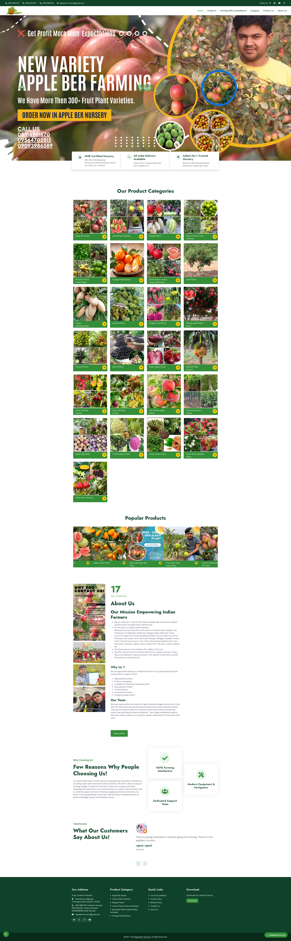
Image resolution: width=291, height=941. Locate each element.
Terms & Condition (158, 895)
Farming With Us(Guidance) (233, 10)
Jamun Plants (118, 367)
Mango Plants (155, 236)
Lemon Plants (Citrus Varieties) (195, 237)
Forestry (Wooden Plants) (193, 411)
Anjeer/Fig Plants (82, 454)
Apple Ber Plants (82, 236)
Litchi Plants (191, 279)
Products (211, 10)
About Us (282, 10)
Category (254, 10)
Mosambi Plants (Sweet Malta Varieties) (82, 282)
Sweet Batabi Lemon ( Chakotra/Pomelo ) (158, 280)
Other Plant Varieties (84, 497)
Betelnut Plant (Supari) (192, 368)
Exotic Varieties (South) (118, 411)
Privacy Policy (156, 899)
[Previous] (75, 549)
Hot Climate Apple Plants (156, 411)
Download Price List (277, 935)
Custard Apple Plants (121, 454)
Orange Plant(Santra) (121, 279)
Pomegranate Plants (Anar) (194, 324)
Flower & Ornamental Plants (195, 455)
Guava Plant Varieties (121, 236)
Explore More (145, 88)
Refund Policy (156, 902)
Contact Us (268, 10)
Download (192, 900)
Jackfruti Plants (118, 323)
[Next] (215, 549)
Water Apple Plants (157, 367)
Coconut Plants (81, 367)
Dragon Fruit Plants (157, 323)
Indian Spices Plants (157, 454)
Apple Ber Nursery (143, 937)
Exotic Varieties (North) (81, 411)
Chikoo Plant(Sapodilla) (82, 324)
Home (200, 10)
